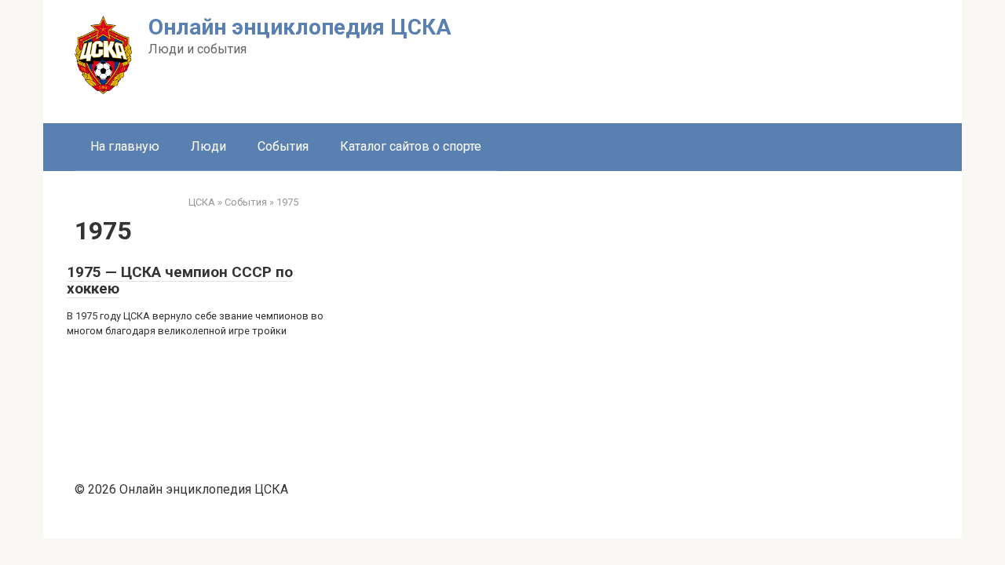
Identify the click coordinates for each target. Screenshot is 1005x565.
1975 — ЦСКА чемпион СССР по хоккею (180, 280)
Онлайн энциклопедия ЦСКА (299, 27)
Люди (208, 146)
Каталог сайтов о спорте (410, 146)
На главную (124, 146)
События (283, 146)
